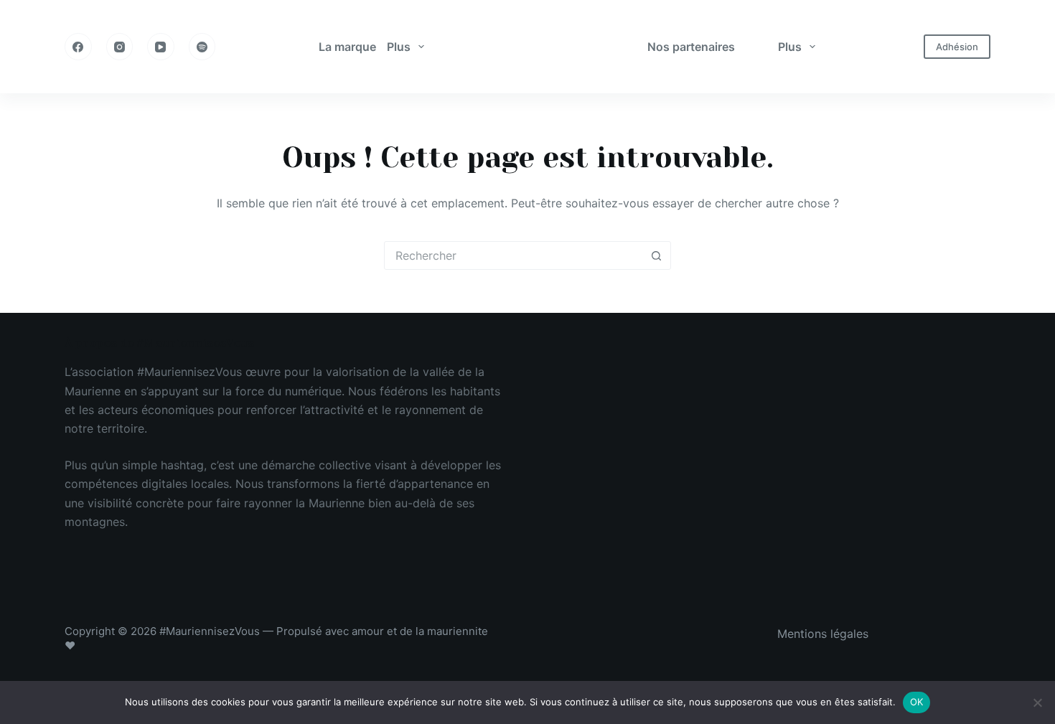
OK (917, 701)
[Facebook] (78, 46)
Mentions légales (822, 633)
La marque (347, 46)
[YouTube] (160, 46)
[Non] (1037, 702)
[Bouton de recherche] (656, 255)
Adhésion (957, 46)
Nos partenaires (691, 46)
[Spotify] (202, 46)
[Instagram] (119, 46)
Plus (399, 46)
